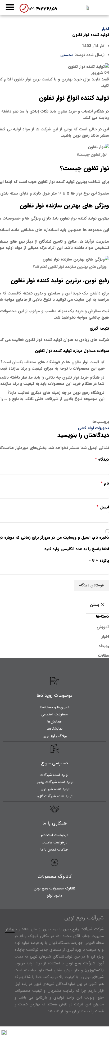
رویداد (104, 646)
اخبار (105, 29)
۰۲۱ (43, 9)
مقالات (103, 655)
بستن (94, 605)
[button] (10, 7)
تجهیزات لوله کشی (93, 428)
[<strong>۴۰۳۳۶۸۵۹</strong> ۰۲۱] (24, 8)
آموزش (103, 627)
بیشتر (10, 929)
